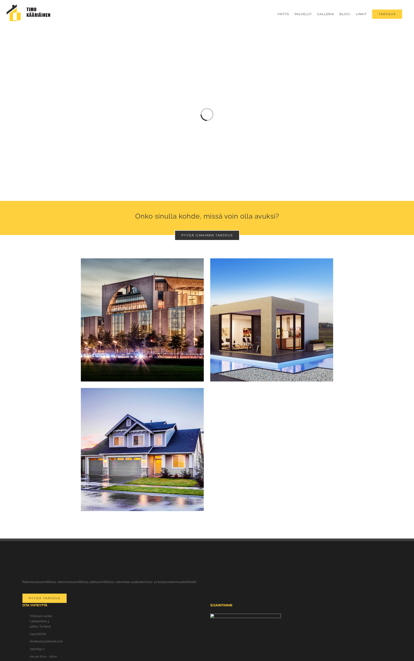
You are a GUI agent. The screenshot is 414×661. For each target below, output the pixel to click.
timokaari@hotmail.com (46, 641)
